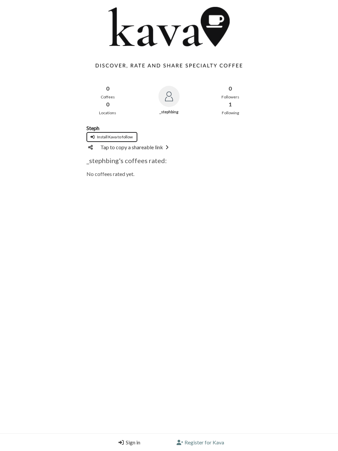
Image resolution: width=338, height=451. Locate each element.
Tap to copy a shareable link (131, 147)
